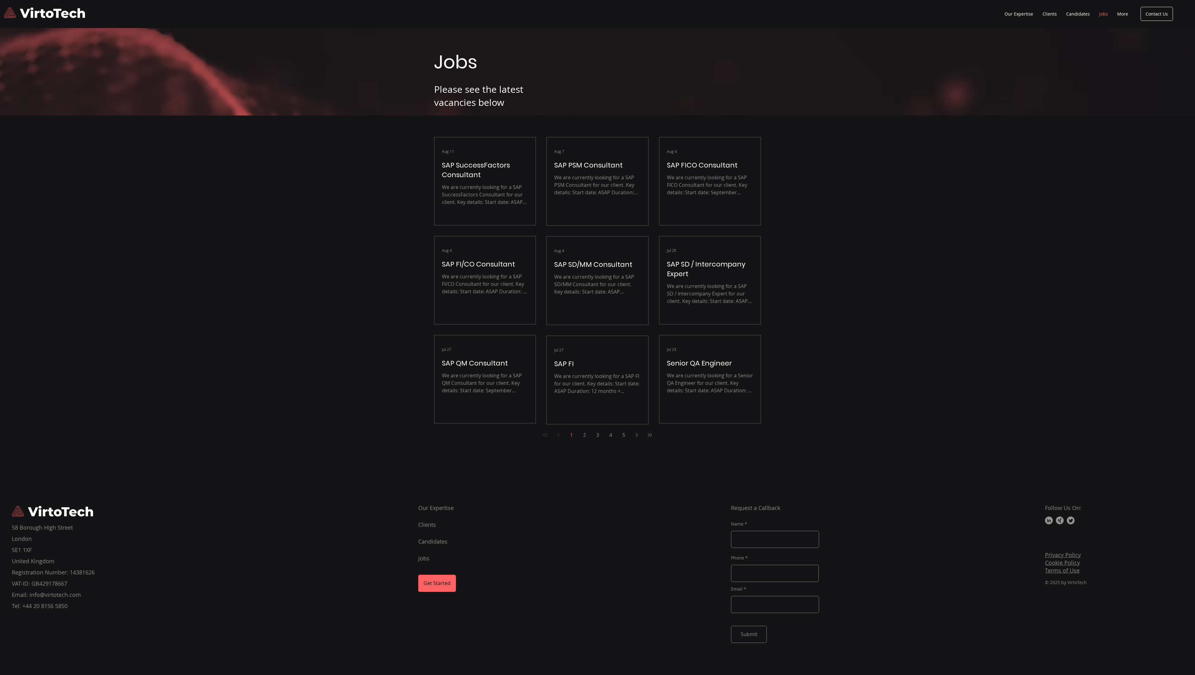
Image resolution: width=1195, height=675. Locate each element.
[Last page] (649, 435)
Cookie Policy (1062, 562)
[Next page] (636, 435)
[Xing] (1060, 520)
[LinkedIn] (1049, 520)
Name (737, 524)
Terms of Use (1062, 570)
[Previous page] (558, 435)
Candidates (433, 541)
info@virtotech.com (55, 594)
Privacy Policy (1063, 555)
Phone (737, 558)
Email (737, 589)
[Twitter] (1071, 520)
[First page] (545, 435)
